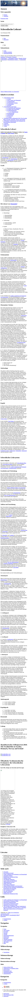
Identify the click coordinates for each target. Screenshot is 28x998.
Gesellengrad (10, 639)
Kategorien (3, 916)
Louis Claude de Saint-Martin (10, 880)
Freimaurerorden (12, 468)
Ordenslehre (18, 450)
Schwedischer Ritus (21, 463)
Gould (25, 285)
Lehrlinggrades (5, 628)
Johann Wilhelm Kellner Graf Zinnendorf (12, 886)
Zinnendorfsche (16, 492)
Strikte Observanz (7, 883)
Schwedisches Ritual (7, 464)
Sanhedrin (15, 244)
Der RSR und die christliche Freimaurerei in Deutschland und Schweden (13, 888)
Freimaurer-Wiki (4, 18)
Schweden (5, 871)
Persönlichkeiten (7, 918)
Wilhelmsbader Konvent (8, 882)
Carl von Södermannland (12, 562)
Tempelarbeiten (7, 583)
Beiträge (14, 57)
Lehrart (10, 515)
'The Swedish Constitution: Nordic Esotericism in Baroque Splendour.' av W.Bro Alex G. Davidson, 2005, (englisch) (14, 908)
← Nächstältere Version (12, 58)
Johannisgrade (24, 530)
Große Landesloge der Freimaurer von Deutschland (15, 874)
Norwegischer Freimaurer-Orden (10, 903)
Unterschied (3, 58)
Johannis (23, 266)
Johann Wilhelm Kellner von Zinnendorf (10, 91)
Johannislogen (14, 158)
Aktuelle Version (22, 58)
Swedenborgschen (21, 342)
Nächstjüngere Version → (13, 59)
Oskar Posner (11, 133)
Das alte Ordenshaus (8, 891)
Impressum (5, 996)
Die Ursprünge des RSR (9, 889)
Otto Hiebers (11, 421)
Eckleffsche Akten (5, 450)
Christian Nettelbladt (8, 563)
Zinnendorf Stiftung (7, 875)
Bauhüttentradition (5, 537)
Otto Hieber (15, 567)
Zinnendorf (13, 204)
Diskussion (9, 57)
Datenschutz (6, 993)
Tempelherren (5, 157)
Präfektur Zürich (7, 878)
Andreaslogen (10, 160)
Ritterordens (9, 516)
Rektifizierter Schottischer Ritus (10, 877)
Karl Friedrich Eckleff (8, 873)
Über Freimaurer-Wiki (8, 994)
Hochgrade (5, 531)
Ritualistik (5, 535)
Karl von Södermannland (10, 495)
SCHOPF (8, 824)
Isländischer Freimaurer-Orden (10, 905)
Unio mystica (4, 418)
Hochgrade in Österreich (9, 884)
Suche (2, 21)
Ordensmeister (13, 260)
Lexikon (5, 920)
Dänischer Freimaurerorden (9, 902)
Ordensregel (24, 315)
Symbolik (11, 535)
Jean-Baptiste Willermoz (8, 879)
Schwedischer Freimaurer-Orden (10, 901)
